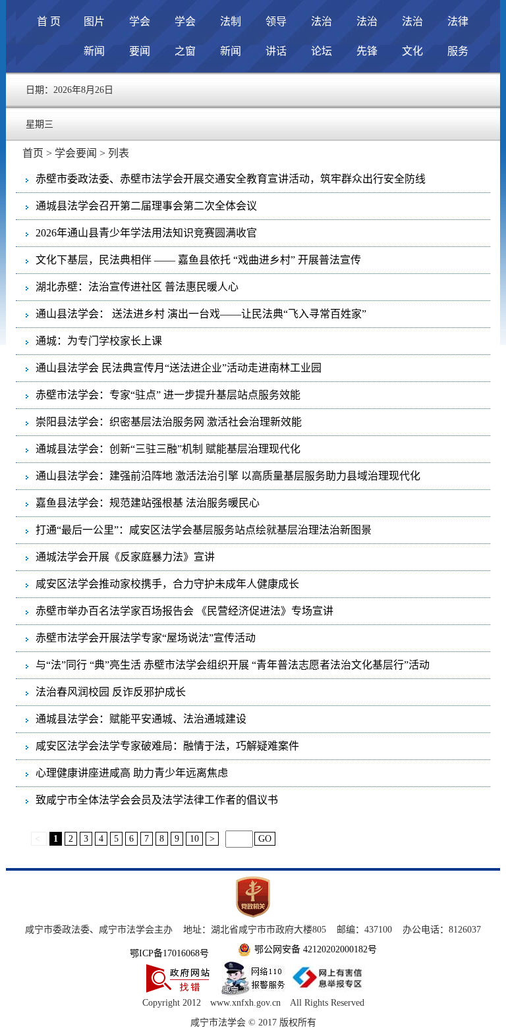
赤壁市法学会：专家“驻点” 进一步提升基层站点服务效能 (168, 394)
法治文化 (412, 36)
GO (264, 839)
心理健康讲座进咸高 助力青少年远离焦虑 (132, 772)
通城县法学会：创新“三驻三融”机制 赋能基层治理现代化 (168, 448)
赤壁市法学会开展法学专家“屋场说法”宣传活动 (146, 637)
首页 (32, 153)
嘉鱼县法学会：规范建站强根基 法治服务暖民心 (148, 502)
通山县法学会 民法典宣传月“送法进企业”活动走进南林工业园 (179, 367)
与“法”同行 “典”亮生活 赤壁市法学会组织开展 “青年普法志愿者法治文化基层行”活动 (233, 664)
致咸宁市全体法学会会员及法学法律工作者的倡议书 (157, 799)
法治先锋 (367, 36)
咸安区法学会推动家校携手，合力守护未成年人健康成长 (167, 583)
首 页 (49, 21)
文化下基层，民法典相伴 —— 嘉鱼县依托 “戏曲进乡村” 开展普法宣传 (198, 259)
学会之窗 (185, 36)
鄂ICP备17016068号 (169, 953)
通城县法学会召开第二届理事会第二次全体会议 (146, 205)
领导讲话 (276, 36)
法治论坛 (321, 36)
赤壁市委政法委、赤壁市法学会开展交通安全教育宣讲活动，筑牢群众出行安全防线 (231, 178)
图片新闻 (94, 36)
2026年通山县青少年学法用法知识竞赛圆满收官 (146, 232)
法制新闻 (230, 36)
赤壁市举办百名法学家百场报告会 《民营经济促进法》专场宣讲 (184, 610)
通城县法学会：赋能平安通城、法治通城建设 (141, 718)
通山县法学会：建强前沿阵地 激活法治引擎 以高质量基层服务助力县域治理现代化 (228, 475)
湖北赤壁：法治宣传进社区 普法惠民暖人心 (137, 286)
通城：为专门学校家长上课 (99, 340)
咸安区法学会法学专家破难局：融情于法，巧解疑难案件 (167, 745)
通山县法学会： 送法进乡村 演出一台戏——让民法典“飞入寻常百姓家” (201, 313)
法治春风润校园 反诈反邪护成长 (111, 691)
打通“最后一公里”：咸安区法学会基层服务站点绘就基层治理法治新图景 (204, 529)
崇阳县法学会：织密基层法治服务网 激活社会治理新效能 (169, 421)
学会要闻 (139, 36)
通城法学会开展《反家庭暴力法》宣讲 (125, 556)
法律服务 (457, 36)
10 (194, 839)
